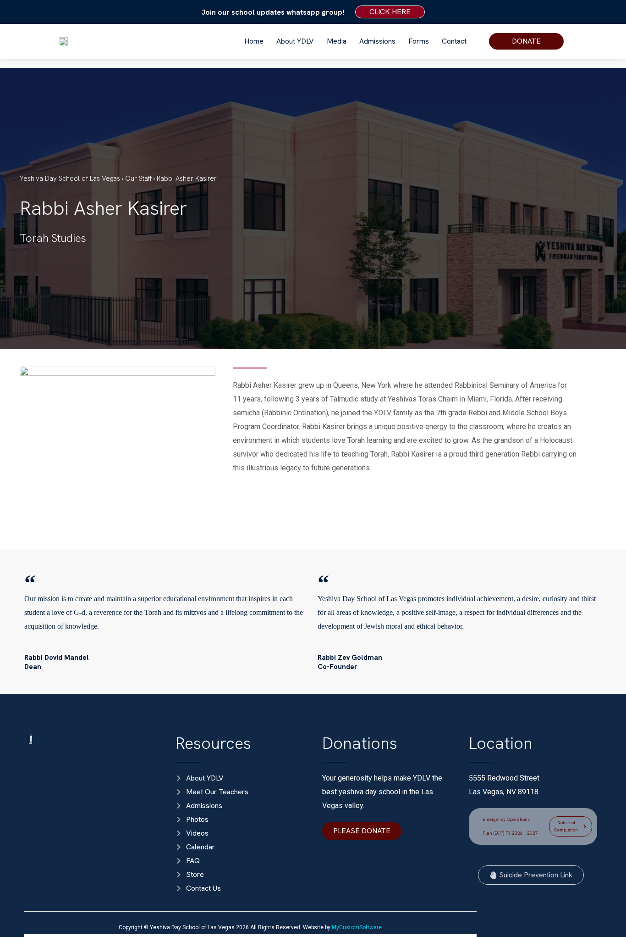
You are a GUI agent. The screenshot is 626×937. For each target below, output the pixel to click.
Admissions (377, 41)
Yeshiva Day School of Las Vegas (70, 178)
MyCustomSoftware (357, 927)
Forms (418, 41)
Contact (454, 41)
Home (254, 41)
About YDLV (295, 41)
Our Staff (139, 178)
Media (336, 41)
